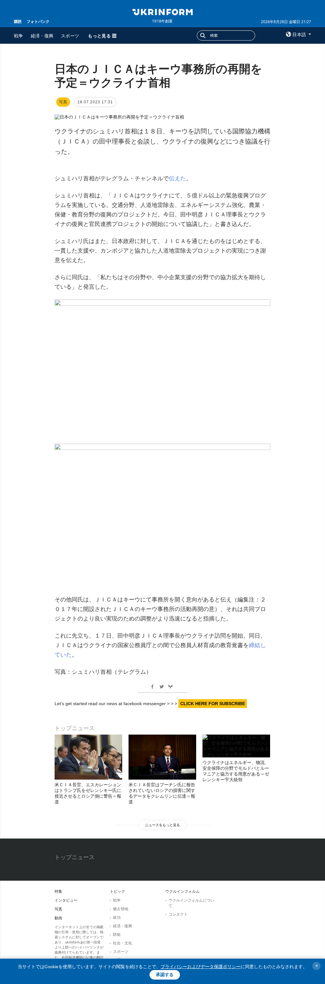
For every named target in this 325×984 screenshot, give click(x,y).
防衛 (117, 934)
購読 (18, 21)
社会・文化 (122, 943)
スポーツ (70, 36)
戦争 (18, 36)
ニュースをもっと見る (162, 825)
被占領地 (120, 909)
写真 (58, 909)
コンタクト (178, 914)
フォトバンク (38, 21)
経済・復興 (42, 36)
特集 (58, 891)
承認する (165, 974)
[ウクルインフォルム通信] (162, 11)
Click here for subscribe (212, 703)
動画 (58, 918)
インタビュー (66, 900)
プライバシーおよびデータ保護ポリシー (201, 966)
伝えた (177, 178)
